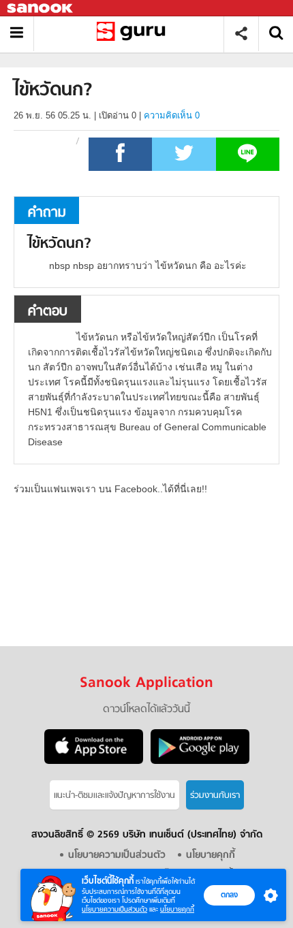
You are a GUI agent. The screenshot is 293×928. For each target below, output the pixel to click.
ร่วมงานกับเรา (215, 795)
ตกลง (229, 895)
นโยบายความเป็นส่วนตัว (114, 909)
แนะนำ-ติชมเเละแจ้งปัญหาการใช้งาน (114, 795)
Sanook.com (41, 8)
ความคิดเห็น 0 (172, 115)
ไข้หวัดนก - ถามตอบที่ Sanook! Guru (134, 34)
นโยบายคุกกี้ (177, 909)
